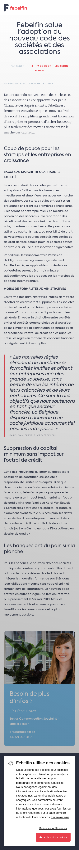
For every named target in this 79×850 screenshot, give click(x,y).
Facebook (44, 66)
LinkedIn (61, 66)
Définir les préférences (53, 828)
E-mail (40, 71)
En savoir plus (60, 817)
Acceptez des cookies (53, 837)
